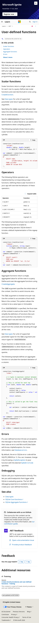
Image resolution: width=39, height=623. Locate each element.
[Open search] (30, 22)
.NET (9, 26)
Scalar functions (8, 46)
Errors (5, 54)
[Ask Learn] (32, 26)
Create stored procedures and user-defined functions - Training (16, 583)
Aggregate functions (10, 52)
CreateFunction (7, 95)
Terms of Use (26, 617)
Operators (6, 49)
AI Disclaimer (6, 612)
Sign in (35, 22)
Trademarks (6, 620)
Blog (28, 612)
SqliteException (20, 460)
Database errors (20, 450)
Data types (9, 99)
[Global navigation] (2, 22)
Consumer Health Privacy (10, 617)
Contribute (5, 614)
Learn (4, 26)
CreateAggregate (8, 284)
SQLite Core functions (13, 499)
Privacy (13, 614)
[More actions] (35, 26)
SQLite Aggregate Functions (15, 502)
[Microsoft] (19, 21)
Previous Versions (19, 612)
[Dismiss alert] (35, 3)
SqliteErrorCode (27, 463)
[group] (19, 155)
